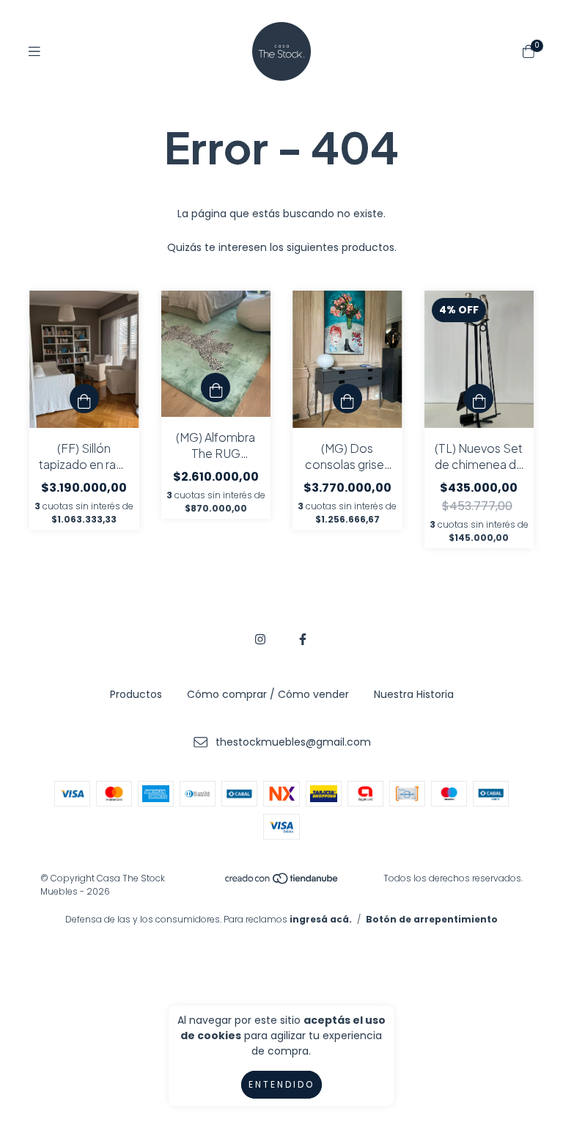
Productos (136, 694)
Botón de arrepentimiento (432, 919)
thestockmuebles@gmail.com (293, 742)
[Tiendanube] (282, 882)
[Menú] (34, 52)
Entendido (281, 1084)
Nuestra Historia (414, 694)
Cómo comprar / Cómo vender (268, 694)
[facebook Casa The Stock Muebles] (303, 640)
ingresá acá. (321, 919)
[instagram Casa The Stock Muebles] (260, 640)
